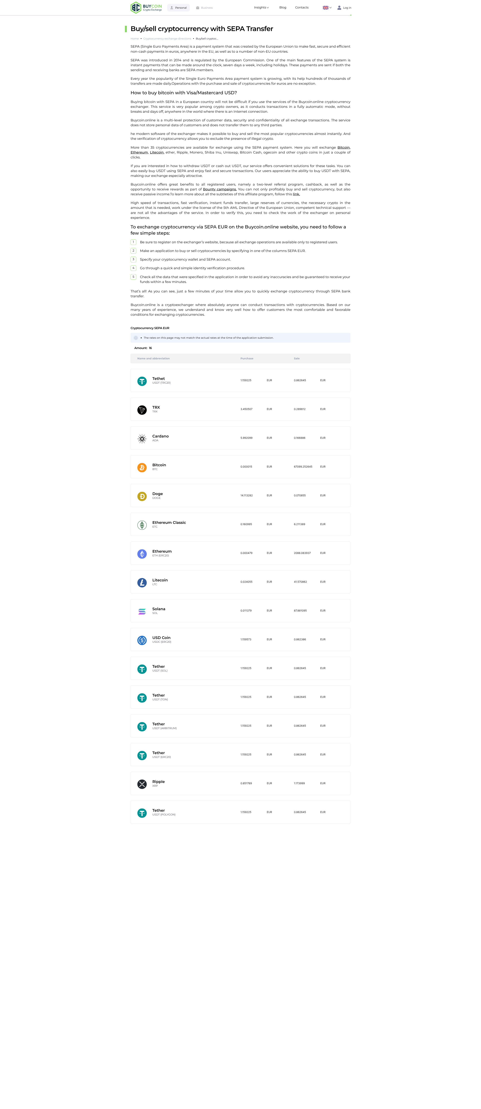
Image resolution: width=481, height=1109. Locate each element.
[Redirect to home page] (146, 8)
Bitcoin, (343, 147)
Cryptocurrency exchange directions (167, 38)
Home (135, 38)
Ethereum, (140, 152)
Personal (181, 7)
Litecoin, (157, 152)
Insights (260, 7)
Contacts (302, 7)
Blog (282, 7)
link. (296, 194)
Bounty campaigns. (220, 189)
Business (207, 7)
